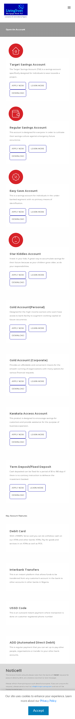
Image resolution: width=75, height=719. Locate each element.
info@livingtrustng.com (42, 686)
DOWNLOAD (18, 93)
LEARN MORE (37, 85)
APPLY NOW (18, 85)
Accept (38, 710)
